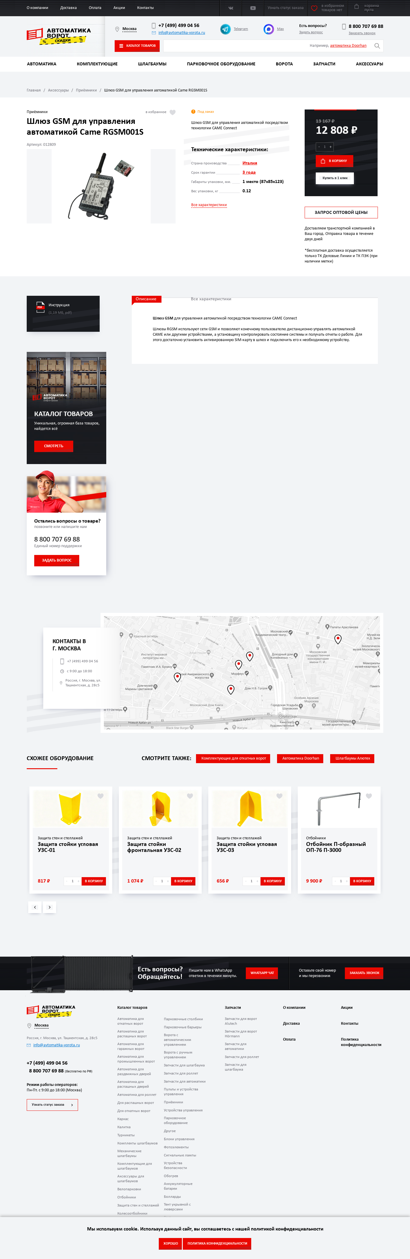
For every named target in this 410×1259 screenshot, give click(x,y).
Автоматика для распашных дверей (133, 1084)
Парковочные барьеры (183, 1027)
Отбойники (126, 1197)
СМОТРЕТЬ (53, 446)
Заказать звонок (362, 33)
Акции (119, 8)
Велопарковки (129, 1189)
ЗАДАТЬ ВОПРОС (56, 560)
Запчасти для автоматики (185, 1082)
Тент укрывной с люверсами (177, 1207)
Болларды (172, 1197)
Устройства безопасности (175, 1165)
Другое (170, 1131)
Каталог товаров (141, 46)
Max (280, 29)
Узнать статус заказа (48, 1105)
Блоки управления (179, 1139)
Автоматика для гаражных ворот (130, 1046)
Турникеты (126, 1135)
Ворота (284, 64)
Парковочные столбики (183, 1019)
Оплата (95, 8)
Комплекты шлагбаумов (137, 1143)
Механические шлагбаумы (129, 1153)
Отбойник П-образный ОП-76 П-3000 (336, 847)
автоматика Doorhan (348, 45)
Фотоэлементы (176, 1147)
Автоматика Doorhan (300, 758)
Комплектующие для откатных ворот (233, 758)
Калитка (124, 1127)
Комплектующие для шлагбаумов (134, 1166)
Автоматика (41, 64)
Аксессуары (369, 64)
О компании (37, 8)
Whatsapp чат (262, 973)
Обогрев (171, 1176)
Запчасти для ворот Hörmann (241, 1034)
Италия (250, 163)
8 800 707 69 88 (366, 26)
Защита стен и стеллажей (138, 1205)
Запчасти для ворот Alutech (241, 1021)
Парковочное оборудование (221, 64)
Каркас (123, 1119)
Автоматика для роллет (136, 1095)
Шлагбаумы (152, 64)
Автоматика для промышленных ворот (136, 1059)
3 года (249, 172)
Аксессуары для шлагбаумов (130, 1178)
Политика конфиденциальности (360, 1042)
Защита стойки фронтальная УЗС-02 (154, 847)
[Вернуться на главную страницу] (66, 36)
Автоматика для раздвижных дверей (134, 1071)
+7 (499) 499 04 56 (178, 25)
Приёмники (86, 90)
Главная (34, 90)
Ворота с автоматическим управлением (177, 1040)
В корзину (338, 161)
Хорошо (171, 1244)
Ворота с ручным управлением (178, 1055)
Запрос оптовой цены (341, 212)
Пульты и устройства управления (181, 1091)
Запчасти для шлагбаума (184, 1065)
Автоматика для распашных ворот (132, 1034)
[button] (34, 907)
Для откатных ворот (133, 1111)
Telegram (241, 29)
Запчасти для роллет (181, 1073)
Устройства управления (183, 1110)
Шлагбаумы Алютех (353, 758)
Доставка (68, 8)
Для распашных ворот (135, 1103)
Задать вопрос (311, 32)
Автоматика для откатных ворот (130, 1021)
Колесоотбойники (132, 1214)
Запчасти (324, 64)
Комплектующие (97, 64)
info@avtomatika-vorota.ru (181, 33)
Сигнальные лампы (180, 1155)
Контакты (145, 8)
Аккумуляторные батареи (178, 1186)
